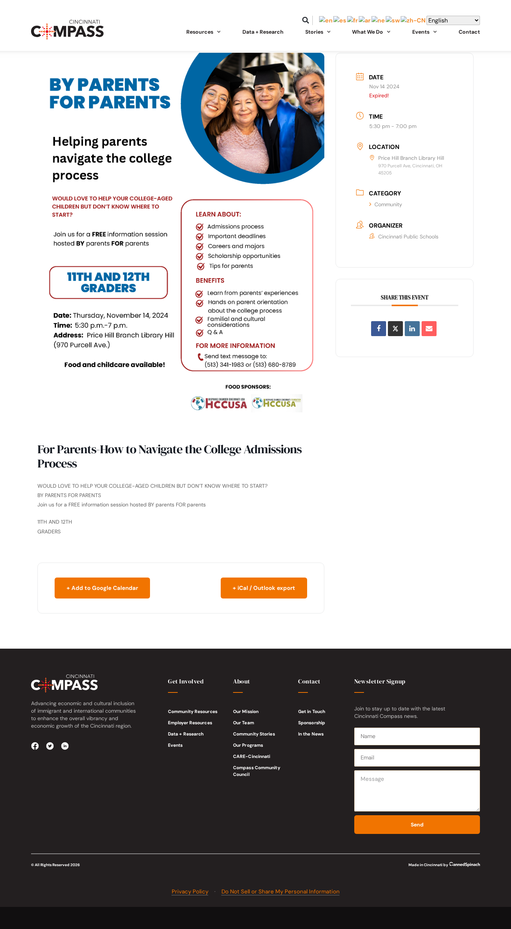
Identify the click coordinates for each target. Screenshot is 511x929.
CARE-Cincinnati (251, 756)
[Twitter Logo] (50, 745)
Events (175, 745)
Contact (469, 31)
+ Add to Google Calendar (102, 588)
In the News (311, 734)
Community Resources (192, 712)
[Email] (429, 328)
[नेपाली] (378, 20)
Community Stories (254, 734)
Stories (314, 31)
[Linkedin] (412, 328)
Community (388, 204)
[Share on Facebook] (378, 328)
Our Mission (245, 712)
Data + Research (263, 31)
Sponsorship (311, 723)
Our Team (243, 723)
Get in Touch (311, 712)
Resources (199, 31)
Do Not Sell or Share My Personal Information (280, 891)
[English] (326, 20)
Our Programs (248, 745)
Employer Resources (190, 723)
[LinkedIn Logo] (65, 745)
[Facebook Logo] (35, 745)
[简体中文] (413, 20)
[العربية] (365, 20)
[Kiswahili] (393, 20)
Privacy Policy (190, 891)
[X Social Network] (395, 328)
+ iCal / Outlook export (264, 588)
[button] (306, 20)
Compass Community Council (256, 771)
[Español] (340, 20)
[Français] (353, 20)
